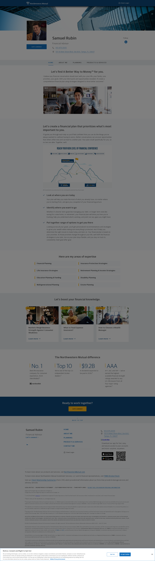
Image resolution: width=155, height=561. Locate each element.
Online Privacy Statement (57, 559)
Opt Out (112, 554)
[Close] (152, 554)
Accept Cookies (125, 554)
